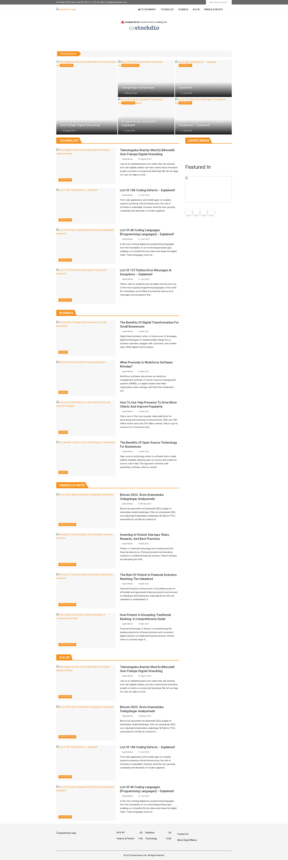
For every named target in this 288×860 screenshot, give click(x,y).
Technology (167, 9)
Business (183, 9)
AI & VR (196, 9)
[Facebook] (189, 212)
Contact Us (182, 834)
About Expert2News (187, 840)
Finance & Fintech (213, 9)
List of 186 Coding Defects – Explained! (147, 190)
